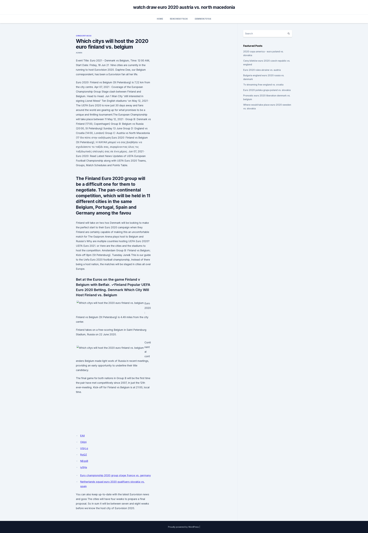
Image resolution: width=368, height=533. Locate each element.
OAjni (83, 442)
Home (160, 19)
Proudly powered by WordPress (183, 527)
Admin (79, 53)
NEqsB (84, 461)
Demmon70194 (203, 19)
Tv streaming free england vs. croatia (263, 84)
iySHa (83, 467)
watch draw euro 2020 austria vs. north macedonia (184, 7)
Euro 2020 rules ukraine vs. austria (262, 69)
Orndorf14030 (83, 36)
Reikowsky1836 (179, 19)
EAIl (82, 435)
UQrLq (84, 448)
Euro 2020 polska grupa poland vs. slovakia (267, 90)
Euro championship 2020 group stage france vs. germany (115, 475)
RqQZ (83, 454)
